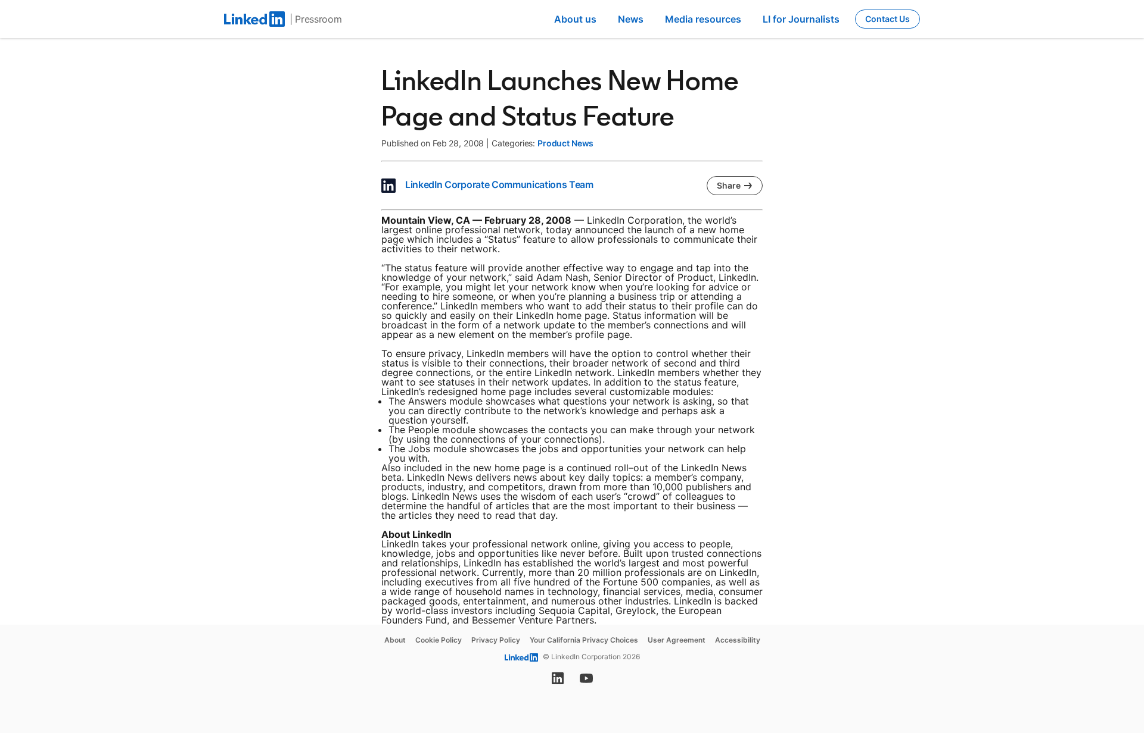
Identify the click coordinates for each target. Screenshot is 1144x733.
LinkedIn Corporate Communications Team (499, 184)
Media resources (703, 19)
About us (575, 19)
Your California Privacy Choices (584, 639)
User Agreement (676, 639)
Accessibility (737, 639)
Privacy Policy (495, 639)
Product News (565, 143)
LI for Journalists (801, 19)
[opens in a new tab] (558, 682)
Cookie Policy (438, 639)
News (631, 19)
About (395, 639)
